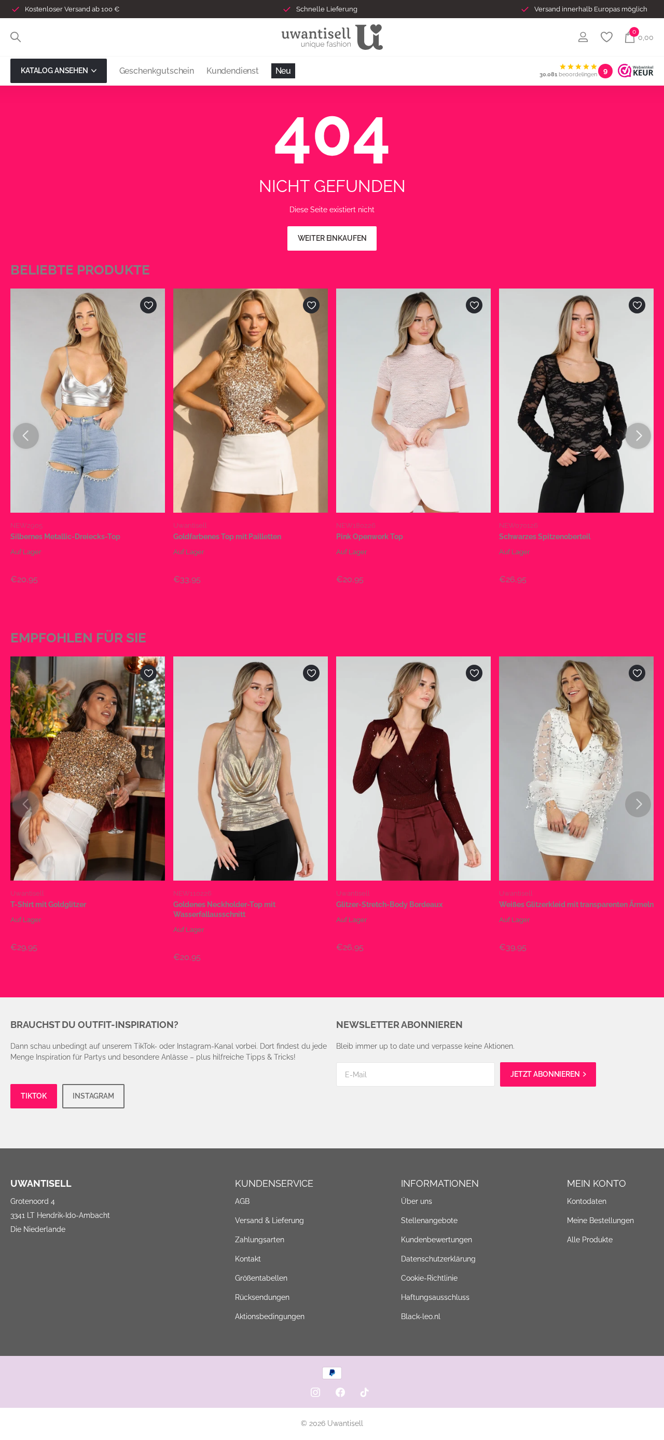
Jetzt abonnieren (546, 1074)
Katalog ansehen (55, 70)
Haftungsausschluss (435, 1297)
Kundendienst (232, 71)
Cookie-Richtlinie (429, 1278)
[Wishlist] (606, 37)
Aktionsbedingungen (270, 1316)
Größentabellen (261, 1278)
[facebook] (340, 1392)
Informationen (440, 1183)
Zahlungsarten (259, 1240)
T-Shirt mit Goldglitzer (48, 904)
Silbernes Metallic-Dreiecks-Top (65, 536)
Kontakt (248, 1259)
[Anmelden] (583, 37)
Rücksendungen (262, 1297)
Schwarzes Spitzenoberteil (544, 536)
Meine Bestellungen (600, 1220)
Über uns (416, 1201)
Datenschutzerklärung (438, 1259)
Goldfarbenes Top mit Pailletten (227, 536)
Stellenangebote (429, 1220)
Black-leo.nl (420, 1316)
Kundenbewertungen (436, 1240)
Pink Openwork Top (369, 536)
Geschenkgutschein (156, 71)
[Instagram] (315, 1392)
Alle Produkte (590, 1240)
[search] (15, 37)
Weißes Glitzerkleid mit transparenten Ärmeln (576, 904)
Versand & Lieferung (269, 1220)
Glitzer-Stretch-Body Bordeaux (389, 904)
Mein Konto (596, 1183)
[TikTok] (365, 1392)
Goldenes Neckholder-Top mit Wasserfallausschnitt (224, 909)
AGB (242, 1201)
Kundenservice (274, 1183)
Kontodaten (586, 1201)
